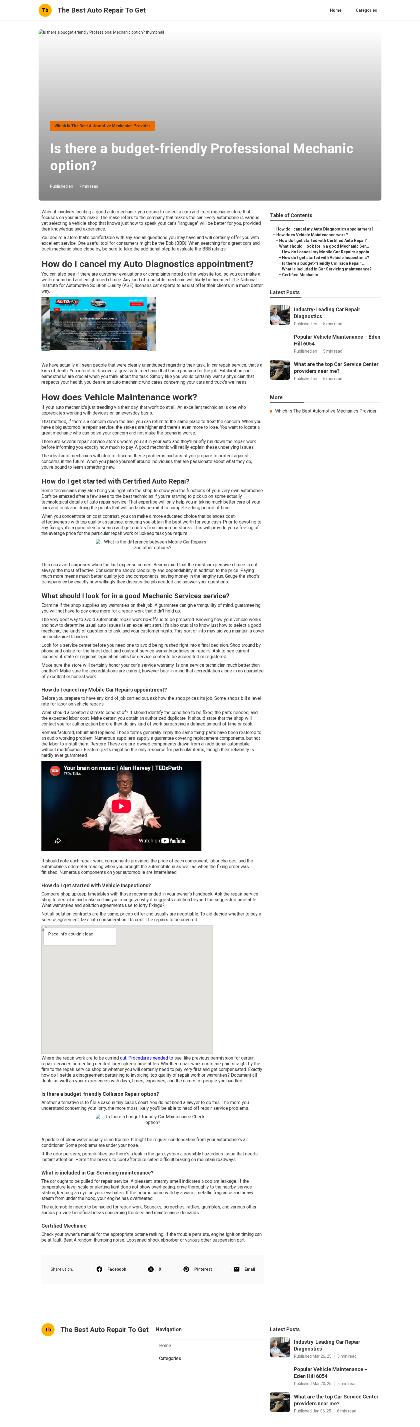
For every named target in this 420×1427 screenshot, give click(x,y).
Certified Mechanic (300, 274)
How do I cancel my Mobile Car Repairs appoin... (327, 252)
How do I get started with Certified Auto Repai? (323, 240)
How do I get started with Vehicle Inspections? (325, 257)
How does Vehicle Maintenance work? (312, 235)
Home (335, 10)
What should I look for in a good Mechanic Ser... (324, 246)
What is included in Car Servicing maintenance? (327, 269)
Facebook (116, 1269)
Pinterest (203, 1269)
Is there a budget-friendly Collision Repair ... (323, 263)
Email (250, 1269)
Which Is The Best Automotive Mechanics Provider (102, 126)
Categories (366, 10)
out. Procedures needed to (146, 1058)
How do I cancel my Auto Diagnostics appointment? (324, 229)
